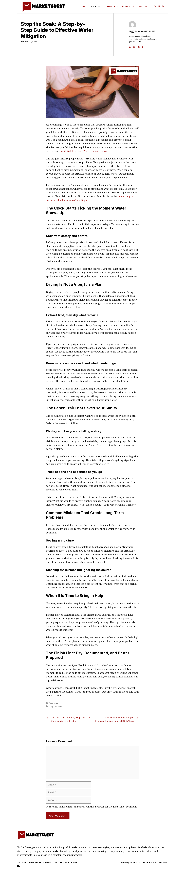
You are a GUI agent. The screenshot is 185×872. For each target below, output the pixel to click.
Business (95, 7)
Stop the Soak (55, 706)
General (126, 7)
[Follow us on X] (155, 6)
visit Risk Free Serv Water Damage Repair (84, 151)
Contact (142, 7)
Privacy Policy (128, 862)
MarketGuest (24, 847)
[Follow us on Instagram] (159, 6)
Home (84, 7)
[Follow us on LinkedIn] (163, 6)
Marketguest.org (36, 862)
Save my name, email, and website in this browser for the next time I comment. (93, 806)
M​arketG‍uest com (150, 847)
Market (111, 7)
